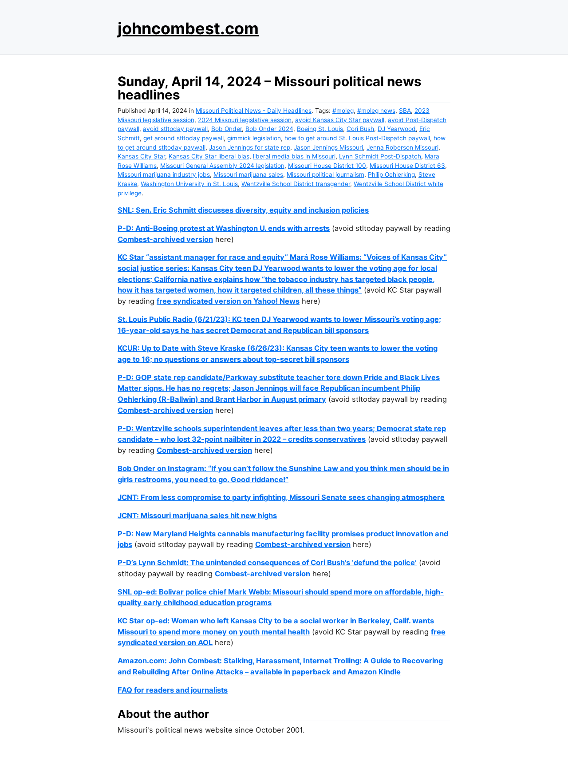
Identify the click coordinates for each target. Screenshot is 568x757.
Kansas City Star (141, 156)
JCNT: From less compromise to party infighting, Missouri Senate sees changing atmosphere (281, 497)
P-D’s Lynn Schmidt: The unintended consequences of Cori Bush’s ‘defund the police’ (267, 562)
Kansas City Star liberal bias (209, 156)
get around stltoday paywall (183, 138)
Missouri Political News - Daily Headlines (254, 110)
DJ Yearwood (397, 128)
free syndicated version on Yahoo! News (228, 301)
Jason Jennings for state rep (249, 147)
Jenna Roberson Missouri (402, 147)
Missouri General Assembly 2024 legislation (222, 165)
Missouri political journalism (325, 174)
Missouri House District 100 (327, 165)
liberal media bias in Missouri (294, 156)
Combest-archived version (165, 239)
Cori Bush (360, 128)
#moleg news (376, 110)
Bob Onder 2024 (269, 128)
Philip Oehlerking (391, 174)
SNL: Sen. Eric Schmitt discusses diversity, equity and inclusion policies (243, 210)
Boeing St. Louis (320, 128)
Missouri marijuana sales (248, 174)
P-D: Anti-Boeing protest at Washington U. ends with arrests (224, 228)
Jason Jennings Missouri (328, 147)
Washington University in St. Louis (189, 183)
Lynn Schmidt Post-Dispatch (380, 156)
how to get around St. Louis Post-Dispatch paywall (357, 138)
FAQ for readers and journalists (173, 690)
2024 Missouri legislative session (245, 119)
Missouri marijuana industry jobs (164, 174)
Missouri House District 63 (407, 165)
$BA (405, 110)
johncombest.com (188, 28)
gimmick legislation (254, 138)
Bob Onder (226, 128)
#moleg (343, 110)
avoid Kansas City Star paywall (339, 119)
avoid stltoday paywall (175, 128)
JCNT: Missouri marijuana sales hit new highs (197, 515)
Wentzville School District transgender (295, 183)
